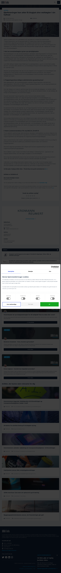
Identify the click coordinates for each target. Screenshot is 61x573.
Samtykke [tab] (11, 271)
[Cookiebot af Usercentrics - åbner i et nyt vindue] (52, 267)
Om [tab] (50, 271)
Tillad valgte (30, 304)
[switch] (23, 298)
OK (49, 304)
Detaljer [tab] (30, 271)
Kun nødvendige (11, 304)
